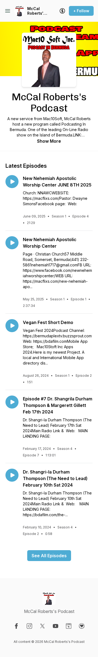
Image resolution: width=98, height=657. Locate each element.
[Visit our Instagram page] (29, 626)
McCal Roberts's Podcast (36, 11)
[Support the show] (62, 11)
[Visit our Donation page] (81, 626)
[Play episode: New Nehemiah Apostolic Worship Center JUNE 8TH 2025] (12, 181)
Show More (49, 141)
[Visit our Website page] (68, 626)
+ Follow (81, 10)
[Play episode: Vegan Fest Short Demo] (12, 325)
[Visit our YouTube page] (55, 626)
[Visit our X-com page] (42, 626)
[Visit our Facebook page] (16, 626)
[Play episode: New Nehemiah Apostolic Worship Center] (12, 242)
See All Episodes (49, 555)
